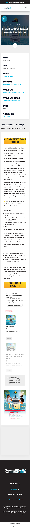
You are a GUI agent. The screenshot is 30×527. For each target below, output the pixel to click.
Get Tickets (6, 117)
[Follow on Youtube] (18, 489)
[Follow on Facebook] (14, 489)
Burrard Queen (8, 76)
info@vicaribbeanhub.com (11, 100)
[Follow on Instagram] (11, 489)
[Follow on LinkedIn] (16, 489)
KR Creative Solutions (18, 526)
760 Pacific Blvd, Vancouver (12, 84)
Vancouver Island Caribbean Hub (13, 92)
